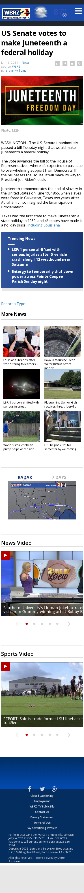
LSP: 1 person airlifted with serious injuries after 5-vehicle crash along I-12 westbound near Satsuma (41, 257)
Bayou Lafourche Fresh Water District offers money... (59, 364)
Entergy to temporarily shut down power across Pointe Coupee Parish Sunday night (42, 276)
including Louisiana (43, 225)
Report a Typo (13, 303)
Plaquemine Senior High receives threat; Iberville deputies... (60, 406)
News (26, 62)
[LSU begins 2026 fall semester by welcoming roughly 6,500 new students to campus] (62, 426)
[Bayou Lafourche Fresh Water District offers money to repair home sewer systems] (62, 341)
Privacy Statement (42, 817)
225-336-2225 (36, 838)
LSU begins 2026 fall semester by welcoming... (61, 447)
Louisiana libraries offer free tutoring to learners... (20, 362)
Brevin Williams (16, 70)
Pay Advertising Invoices (42, 828)
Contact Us (42, 812)
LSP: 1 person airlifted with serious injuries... (21, 404)
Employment (42, 801)
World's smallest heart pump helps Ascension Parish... (18, 449)
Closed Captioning (42, 796)
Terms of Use (42, 823)
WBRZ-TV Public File (42, 806)
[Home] (16, 13)
